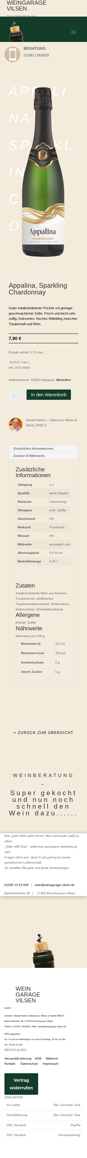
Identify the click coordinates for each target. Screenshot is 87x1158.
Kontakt (9, 1063)
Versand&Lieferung (17, 1058)
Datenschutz (27, 1063)
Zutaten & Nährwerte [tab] (29, 455)
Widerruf (52, 1058)
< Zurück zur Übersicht (43, 733)
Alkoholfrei (63, 380)
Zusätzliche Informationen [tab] (33, 448)
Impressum (50, 1063)
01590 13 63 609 (16, 885)
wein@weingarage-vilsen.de (55, 885)
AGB (38, 1058)
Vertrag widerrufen (21, 1084)
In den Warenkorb (48, 394)
